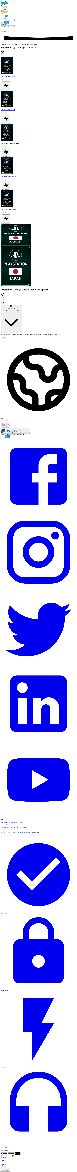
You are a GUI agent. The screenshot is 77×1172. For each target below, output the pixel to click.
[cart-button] (5, 18)
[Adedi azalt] (1, 338)
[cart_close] (1, 34)
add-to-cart (3, 427)
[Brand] (5, 16)
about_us (3, 822)
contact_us (7, 822)
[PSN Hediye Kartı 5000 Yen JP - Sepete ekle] (1, 156)
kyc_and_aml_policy (16, 832)
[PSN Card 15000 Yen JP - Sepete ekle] (1, 223)
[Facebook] (38, 513)
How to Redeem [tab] (20, 434)
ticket (2, 827)
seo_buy (9, 427)
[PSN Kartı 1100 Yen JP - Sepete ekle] (1, 90)
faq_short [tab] (9, 434)
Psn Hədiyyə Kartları (11, 44)
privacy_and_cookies (20, 827)
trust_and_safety (25, 832)
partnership (12, 822)
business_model (19, 822)
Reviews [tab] (13, 434)
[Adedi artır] (6, 338)
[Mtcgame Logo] (5, 437)
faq (26, 827)
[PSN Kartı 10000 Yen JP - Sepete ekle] (1, 189)
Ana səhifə (3, 44)
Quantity (3, 337)
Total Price (3, 340)
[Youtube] (38, 817)
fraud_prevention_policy (34, 832)
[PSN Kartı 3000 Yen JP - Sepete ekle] (1, 123)
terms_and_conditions (6, 832)
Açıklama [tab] (3, 434)
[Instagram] (38, 589)
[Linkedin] (38, 741)
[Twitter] (38, 665)
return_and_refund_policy (9, 827)
